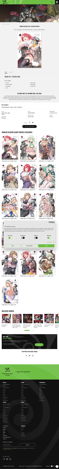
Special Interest (5, 400)
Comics (4, 402)
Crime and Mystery (6, 387)
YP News (4, 427)
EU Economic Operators (7, 437)
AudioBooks (42, 382)
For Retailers (5, 435)
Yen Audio (22, 432)
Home (2, 24)
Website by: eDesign (51, 466)
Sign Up (27, 444)
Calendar (4, 429)
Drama (4, 389)
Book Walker (33, 84)
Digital (22, 402)
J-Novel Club (23, 436)
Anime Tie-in (20, 107)
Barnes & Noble (9, 84)
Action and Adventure (5, 107)
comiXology (8, 86)
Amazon (7, 82)
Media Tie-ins (5, 415)
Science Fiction (5, 397)
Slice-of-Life (5, 398)
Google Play (33, 86)
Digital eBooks (7, 24)
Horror (15, 107)
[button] (27, 330)
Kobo (7, 87)
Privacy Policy (28, 466)
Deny (13, 245)
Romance (4, 395)
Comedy (4, 386)
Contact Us (4, 438)
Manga (22, 382)
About (4, 430)
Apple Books (33, 82)
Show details (49, 242)
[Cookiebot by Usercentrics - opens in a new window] (49, 222)
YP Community (5, 425)
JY (21, 431)
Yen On (22, 429)
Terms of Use (9, 449)
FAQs (4, 434)
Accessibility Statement (36, 466)
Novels (4, 382)
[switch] (23, 238)
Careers (4, 432)
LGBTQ (4, 394)
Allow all (46, 245)
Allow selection (29, 245)
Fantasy (11, 107)
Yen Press (22, 427)
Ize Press (22, 434)
